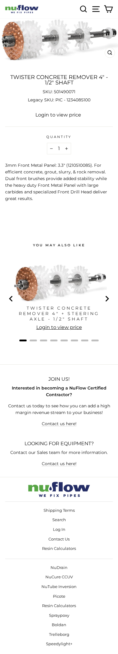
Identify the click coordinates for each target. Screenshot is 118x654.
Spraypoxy (59, 615)
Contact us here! (59, 423)
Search (59, 520)
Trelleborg (59, 634)
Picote (59, 596)
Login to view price (58, 115)
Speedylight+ (59, 644)
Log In (59, 529)
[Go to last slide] (11, 299)
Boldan (59, 625)
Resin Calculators (59, 548)
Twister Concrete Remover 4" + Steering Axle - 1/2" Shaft (59, 313)
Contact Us (59, 539)
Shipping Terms (59, 510)
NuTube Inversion (59, 586)
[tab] (23, 340)
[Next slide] (107, 299)
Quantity (59, 137)
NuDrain (59, 567)
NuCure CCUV (59, 577)
